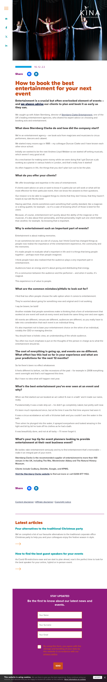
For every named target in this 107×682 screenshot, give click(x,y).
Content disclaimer (24, 502)
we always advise (32, 104)
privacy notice (50, 654)
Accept (97, 677)
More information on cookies (75, 679)
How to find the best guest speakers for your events (49, 553)
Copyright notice (63, 502)
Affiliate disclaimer (44, 502)
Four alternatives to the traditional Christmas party (49, 528)
